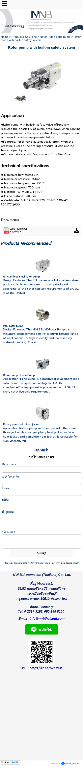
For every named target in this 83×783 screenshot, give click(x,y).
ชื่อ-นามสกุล (9, 464)
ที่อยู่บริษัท (8, 511)
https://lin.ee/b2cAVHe (46, 668)
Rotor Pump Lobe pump (55, 36)
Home (4, 36)
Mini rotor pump (13, 325)
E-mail (5, 488)
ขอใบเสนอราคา (41, 457)
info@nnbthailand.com (47, 618)
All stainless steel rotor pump (21, 276)
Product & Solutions (24, 36)
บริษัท (5, 499)
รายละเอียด (8, 532)
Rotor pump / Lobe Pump (19, 375)
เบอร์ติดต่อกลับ (10, 476)
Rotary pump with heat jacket (21, 424)
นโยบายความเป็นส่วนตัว (60, 563)
